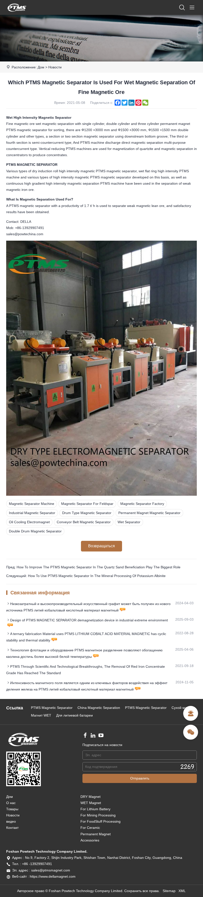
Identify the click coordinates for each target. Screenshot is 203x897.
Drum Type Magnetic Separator (86, 513)
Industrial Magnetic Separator (32, 513)
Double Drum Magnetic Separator (35, 531)
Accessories (89, 840)
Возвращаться (101, 546)
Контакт (12, 828)
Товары (12, 809)
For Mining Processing (98, 815)
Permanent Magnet (95, 834)
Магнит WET (41, 715)
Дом (41, 67)
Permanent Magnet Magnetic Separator (149, 513)
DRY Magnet (90, 797)
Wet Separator (129, 522)
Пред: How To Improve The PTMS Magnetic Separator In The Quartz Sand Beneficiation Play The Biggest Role (93, 567)
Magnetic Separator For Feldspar (87, 504)
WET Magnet (90, 803)
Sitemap (169, 891)
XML (182, 891)
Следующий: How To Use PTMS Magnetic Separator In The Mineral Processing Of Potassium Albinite (86, 576)
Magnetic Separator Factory (142, 504)
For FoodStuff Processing (100, 821)
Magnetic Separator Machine (31, 504)
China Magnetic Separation (98, 708)
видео (11, 821)
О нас (11, 803)
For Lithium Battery (95, 809)
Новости (55, 67)
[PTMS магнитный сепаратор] (16, 14)
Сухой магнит (183, 708)
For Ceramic (90, 828)
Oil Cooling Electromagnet (29, 522)
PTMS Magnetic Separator (52, 708)
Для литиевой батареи (74, 715)
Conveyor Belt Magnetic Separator (84, 522)
